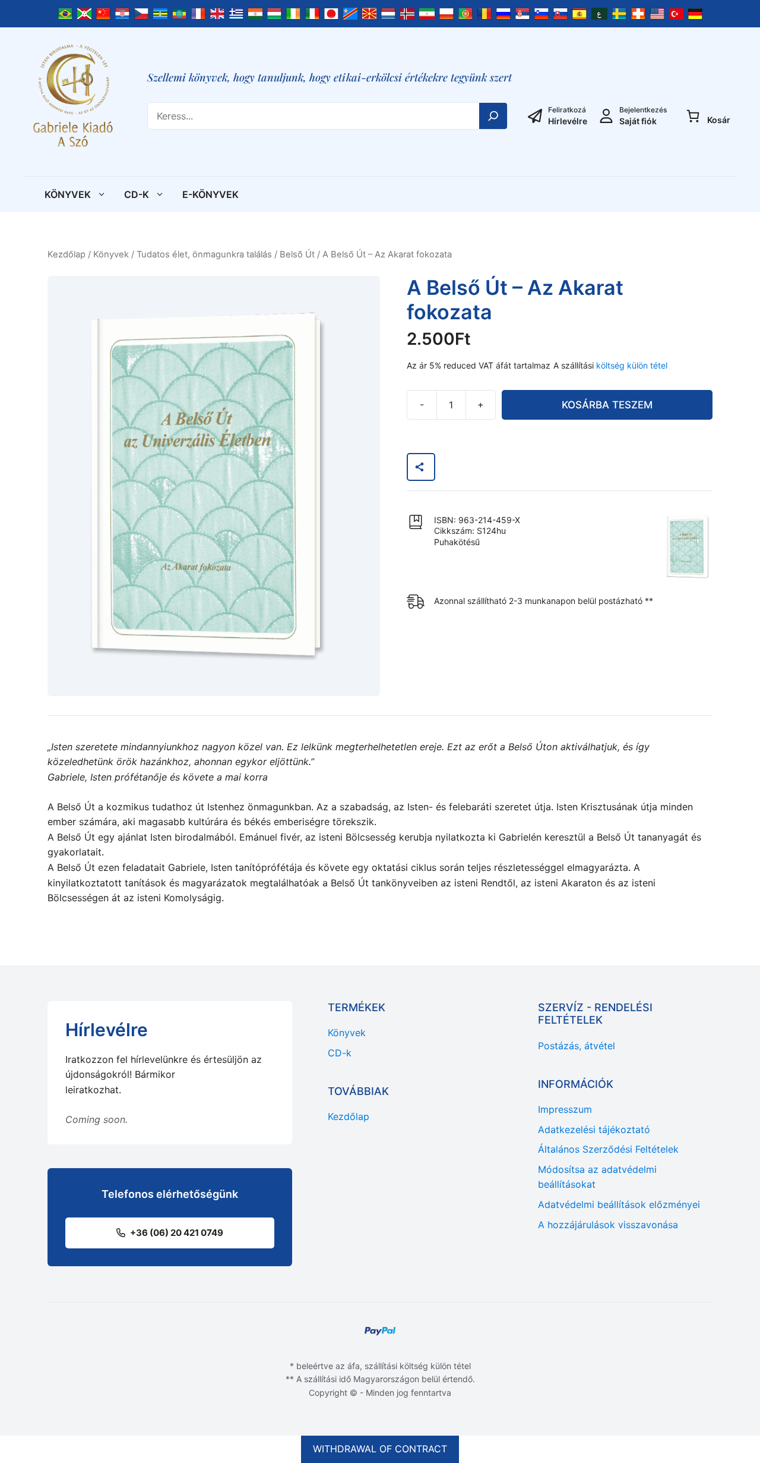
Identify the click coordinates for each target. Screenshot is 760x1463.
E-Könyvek (210, 194)
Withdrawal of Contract (380, 1449)
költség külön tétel (631, 365)
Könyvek (68, 194)
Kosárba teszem (607, 405)
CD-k (136, 194)
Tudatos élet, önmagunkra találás (204, 254)
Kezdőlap (67, 254)
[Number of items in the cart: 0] (693, 116)
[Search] (493, 116)
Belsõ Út (297, 254)
